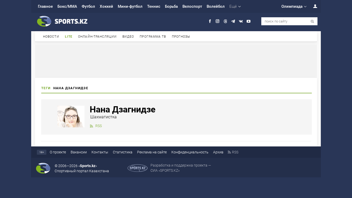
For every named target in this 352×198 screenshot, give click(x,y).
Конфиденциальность (189, 152)
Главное (45, 6)
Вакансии (79, 152)
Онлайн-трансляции (97, 36)
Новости (51, 36)
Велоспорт (192, 6)
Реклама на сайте (152, 152)
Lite (68, 36)
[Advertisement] (176, 61)
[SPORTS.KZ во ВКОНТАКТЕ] (241, 21)
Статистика (122, 152)
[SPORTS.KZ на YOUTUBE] (248, 21)
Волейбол (216, 6)
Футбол (88, 6)
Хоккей (106, 6)
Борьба (171, 6)
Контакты (99, 152)
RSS (98, 126)
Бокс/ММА (67, 6)
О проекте (58, 152)
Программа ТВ (153, 36)
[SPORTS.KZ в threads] (225, 21)
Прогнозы (181, 36)
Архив (218, 152)
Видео (128, 36)
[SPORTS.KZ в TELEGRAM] (233, 21)
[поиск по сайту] (312, 22)
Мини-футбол (130, 6)
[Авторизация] (312, 6)
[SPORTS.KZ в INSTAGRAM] (218, 21)
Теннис (153, 6)
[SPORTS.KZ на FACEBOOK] (210, 21)
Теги (46, 88)
